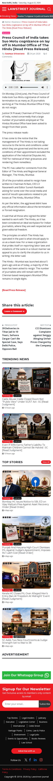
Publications (16, 421)
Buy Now (37, 421)
